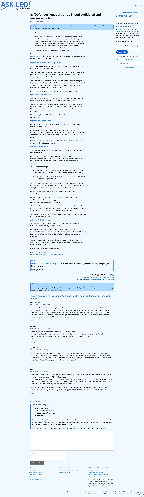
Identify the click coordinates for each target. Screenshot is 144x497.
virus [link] (80, 85)
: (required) (127, 46)
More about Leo (59, 290)
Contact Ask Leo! (93, 470)
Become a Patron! (64, 468)
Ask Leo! (63, 289)
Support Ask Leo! (130, 67)
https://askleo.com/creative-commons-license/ (123, 494)
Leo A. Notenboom (37, 21)
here (139, 56)
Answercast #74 (36, 56)
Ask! (30, 468)
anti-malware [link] (50, 124)
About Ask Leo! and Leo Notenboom (99, 468)
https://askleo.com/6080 (107, 276)
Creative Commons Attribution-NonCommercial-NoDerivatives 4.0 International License (111, 492)
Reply (33, 321)
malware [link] (67, 158)
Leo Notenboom (37, 287)
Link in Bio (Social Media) (36, 479)
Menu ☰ (138, 6)
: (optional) (124, 41)
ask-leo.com (110, 274)
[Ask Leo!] (17, 5)
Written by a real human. (130, 12)
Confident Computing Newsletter (68, 470)
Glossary (31, 477)
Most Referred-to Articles (36, 470)
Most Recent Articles (35, 474)
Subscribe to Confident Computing (43, 264)
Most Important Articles (36, 472)
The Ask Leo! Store (64, 472)
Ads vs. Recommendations (96, 472)
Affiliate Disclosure (94, 477)
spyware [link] (81, 72)
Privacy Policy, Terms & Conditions (98, 474)
